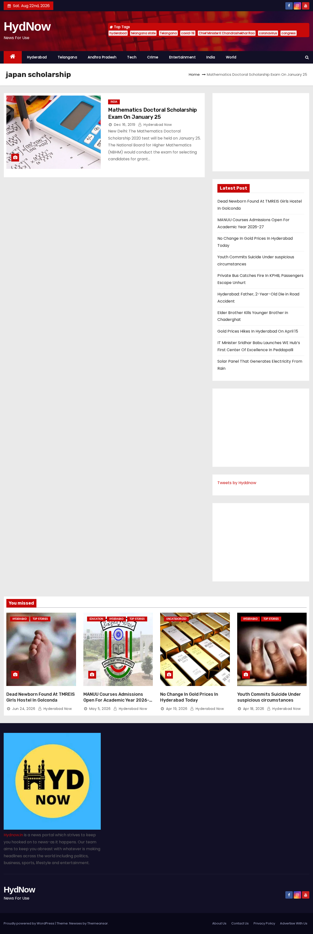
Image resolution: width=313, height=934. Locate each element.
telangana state (143, 33)
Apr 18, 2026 (253, 708)
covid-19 (187, 33)
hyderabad (118, 33)
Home (194, 74)
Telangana (168, 33)
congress (288, 33)
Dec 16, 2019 (124, 124)
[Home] (13, 57)
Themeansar (97, 923)
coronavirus (268, 33)
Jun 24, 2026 (23, 708)
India (210, 57)
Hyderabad (37, 57)
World (231, 57)
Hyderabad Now (157, 124)
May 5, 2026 (100, 708)
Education (96, 619)
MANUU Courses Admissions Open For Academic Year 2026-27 (116, 700)
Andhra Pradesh (102, 57)
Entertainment (182, 57)
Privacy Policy (264, 923)
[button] (306, 57)
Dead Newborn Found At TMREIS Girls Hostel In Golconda (40, 697)
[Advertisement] (260, 132)
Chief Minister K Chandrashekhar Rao (227, 33)
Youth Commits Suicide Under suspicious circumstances (269, 697)
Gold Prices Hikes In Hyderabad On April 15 (257, 331)
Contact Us (240, 923)
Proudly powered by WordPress (29, 923)
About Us (219, 923)
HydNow (27, 26)
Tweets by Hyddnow (236, 483)
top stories (40, 619)
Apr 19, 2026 (176, 708)
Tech (131, 57)
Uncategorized (176, 619)
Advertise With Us (293, 923)
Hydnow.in (13, 835)
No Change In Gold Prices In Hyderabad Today (189, 697)
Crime (152, 57)
